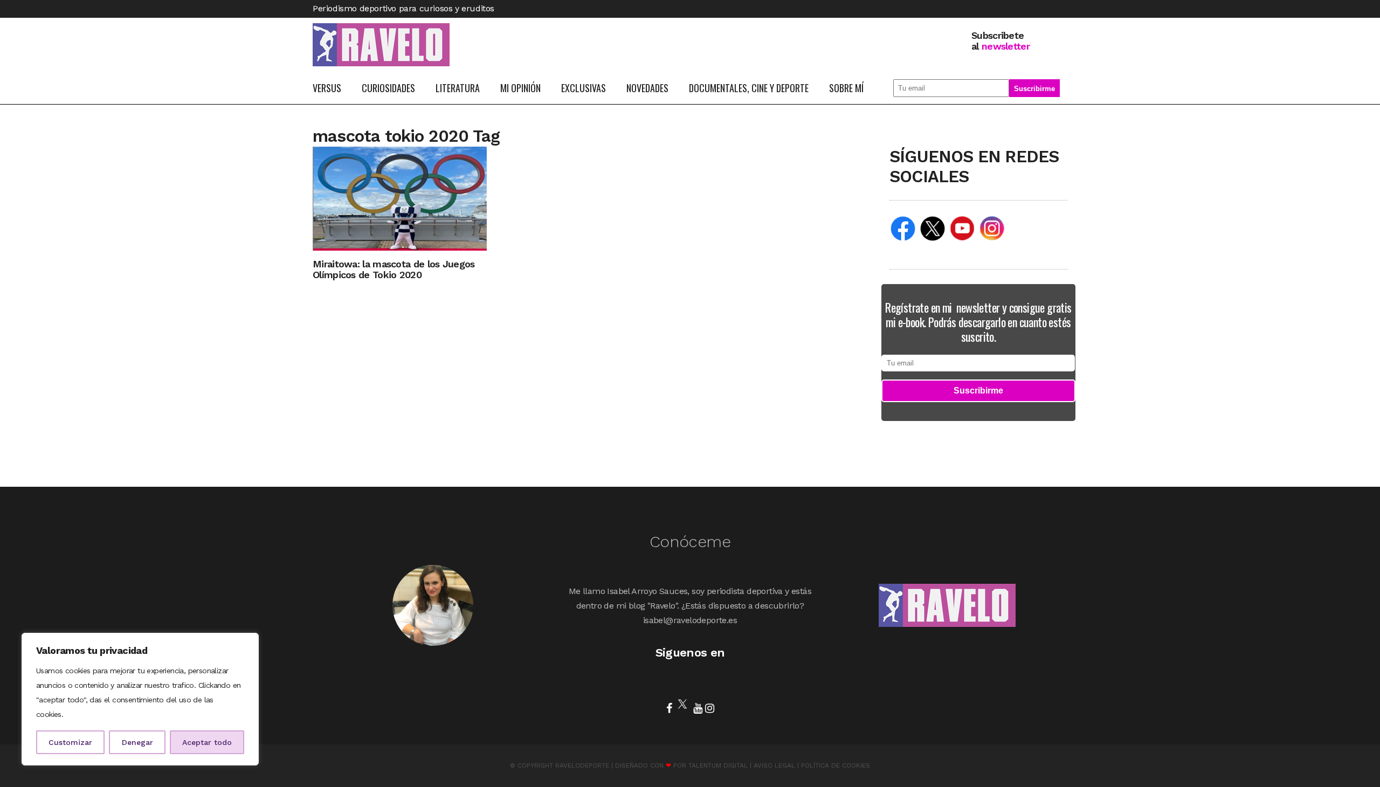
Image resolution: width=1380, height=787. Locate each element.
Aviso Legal (774, 765)
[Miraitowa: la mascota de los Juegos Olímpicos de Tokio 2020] (400, 198)
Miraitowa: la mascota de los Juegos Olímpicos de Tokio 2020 (394, 269)
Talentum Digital (718, 765)
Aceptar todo (207, 742)
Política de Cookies (835, 765)
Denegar (137, 742)
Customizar (70, 742)
